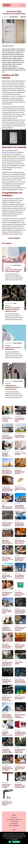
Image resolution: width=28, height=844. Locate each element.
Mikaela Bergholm (17, 343)
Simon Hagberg (17, 265)
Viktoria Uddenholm (18, 381)
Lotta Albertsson (13, 17)
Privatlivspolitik (16, 841)
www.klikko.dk (15, 825)
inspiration (23, 17)
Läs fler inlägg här (14, 238)
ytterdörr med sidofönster (8, 152)
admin (14, 303)
